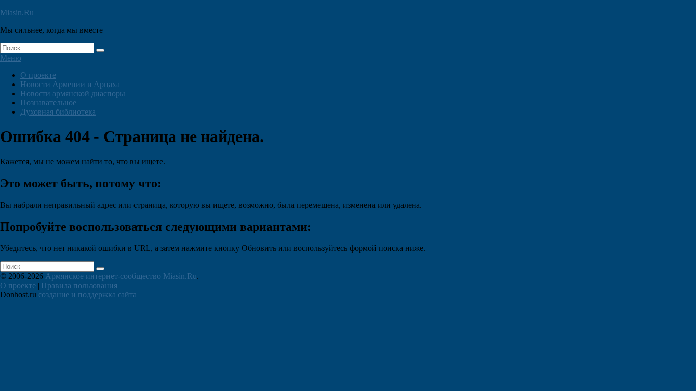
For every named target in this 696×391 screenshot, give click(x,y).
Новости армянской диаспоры (72, 93)
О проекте (38, 75)
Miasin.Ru (17, 12)
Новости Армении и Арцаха (70, 84)
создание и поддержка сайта (87, 294)
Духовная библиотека (58, 111)
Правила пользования (79, 285)
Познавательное (48, 102)
